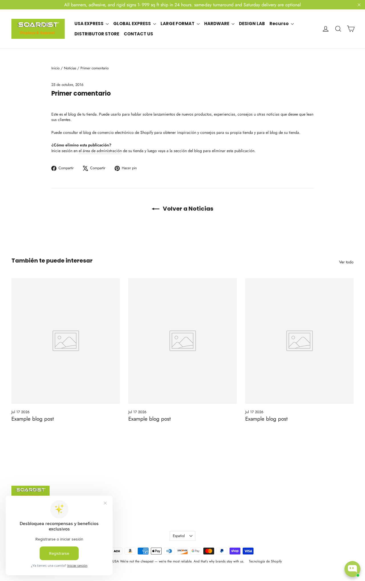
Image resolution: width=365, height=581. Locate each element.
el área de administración (100, 151)
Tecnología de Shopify (265, 561)
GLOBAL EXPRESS (132, 24)
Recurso (279, 24)
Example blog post (32, 419)
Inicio (55, 68)
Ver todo (346, 262)
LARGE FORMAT (178, 24)
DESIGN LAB (252, 24)
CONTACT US (138, 34)
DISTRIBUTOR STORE (96, 34)
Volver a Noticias (187, 209)
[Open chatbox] (352, 569)
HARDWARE (217, 24)
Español (179, 535)
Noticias (70, 68)
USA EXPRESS (89, 24)
